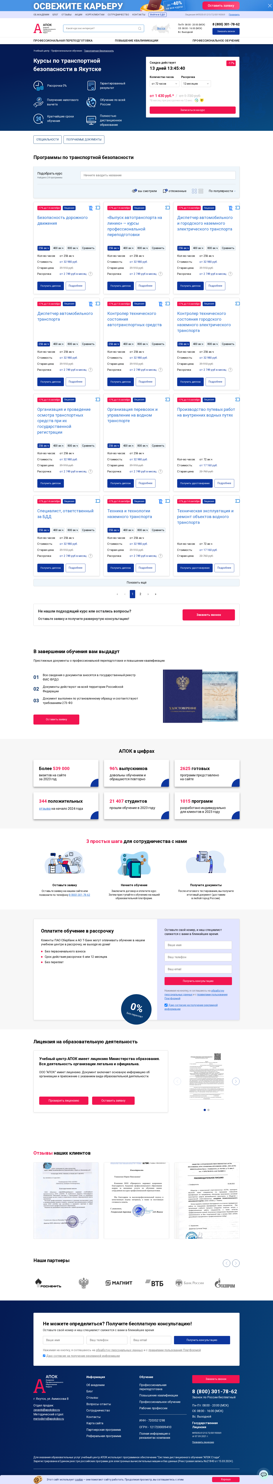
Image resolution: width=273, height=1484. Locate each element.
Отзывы (66, 14)
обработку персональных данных (119, 1350)
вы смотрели (147, 191)
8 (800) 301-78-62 (226, 24)
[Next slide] (236, 1081)
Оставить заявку (56, 719)
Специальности (47, 139)
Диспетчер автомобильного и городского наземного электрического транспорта (205, 223)
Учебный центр (41, 51)
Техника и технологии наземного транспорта (129, 514)
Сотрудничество (118, 14)
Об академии (41, 14)
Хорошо (226, 1479)
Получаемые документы (83, 139)
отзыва (45, 808)
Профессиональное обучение (216, 40)
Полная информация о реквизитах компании (154, 1435)
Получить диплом (50, 285)
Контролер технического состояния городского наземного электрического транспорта (204, 322)
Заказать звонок (226, 31)
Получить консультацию (198, 980)
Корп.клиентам (95, 14)
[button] (205, 1110)
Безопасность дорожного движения (62, 220)
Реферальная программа (103, 1436)
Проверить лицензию (63, 1100)
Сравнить (88, 248)
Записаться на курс (192, 110)
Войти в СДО (157, 14)
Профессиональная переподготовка (62, 40)
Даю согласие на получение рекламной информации (83, 1356)
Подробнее (75, 285)
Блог (55, 14)
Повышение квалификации (136, 40)
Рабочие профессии (153, 1408)
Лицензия (69, 208)
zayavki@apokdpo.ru (46, 1410)
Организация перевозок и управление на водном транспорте (132, 415)
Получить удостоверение (194, 483)
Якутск (161, 28)
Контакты (138, 14)
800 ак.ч (73, 248)
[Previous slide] (177, 1081)
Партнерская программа (103, 1429)
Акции (78, 14)
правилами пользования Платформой (174, 1350)
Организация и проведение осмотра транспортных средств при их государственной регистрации (64, 421)
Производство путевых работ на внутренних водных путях (206, 412)
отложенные (177, 191)
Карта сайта (94, 1423)
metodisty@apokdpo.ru (48, 1419)
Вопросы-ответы (98, 1404)
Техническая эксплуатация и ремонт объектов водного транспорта (205, 517)
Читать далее (46, 1232)
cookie (79, 1479)
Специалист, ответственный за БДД (65, 514)
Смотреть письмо (66, 1184)
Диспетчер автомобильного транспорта (65, 316)
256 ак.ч (44, 248)
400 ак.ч (58, 248)
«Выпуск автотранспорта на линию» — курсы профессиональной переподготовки (134, 226)
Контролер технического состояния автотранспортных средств (134, 319)
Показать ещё (137, 582)
